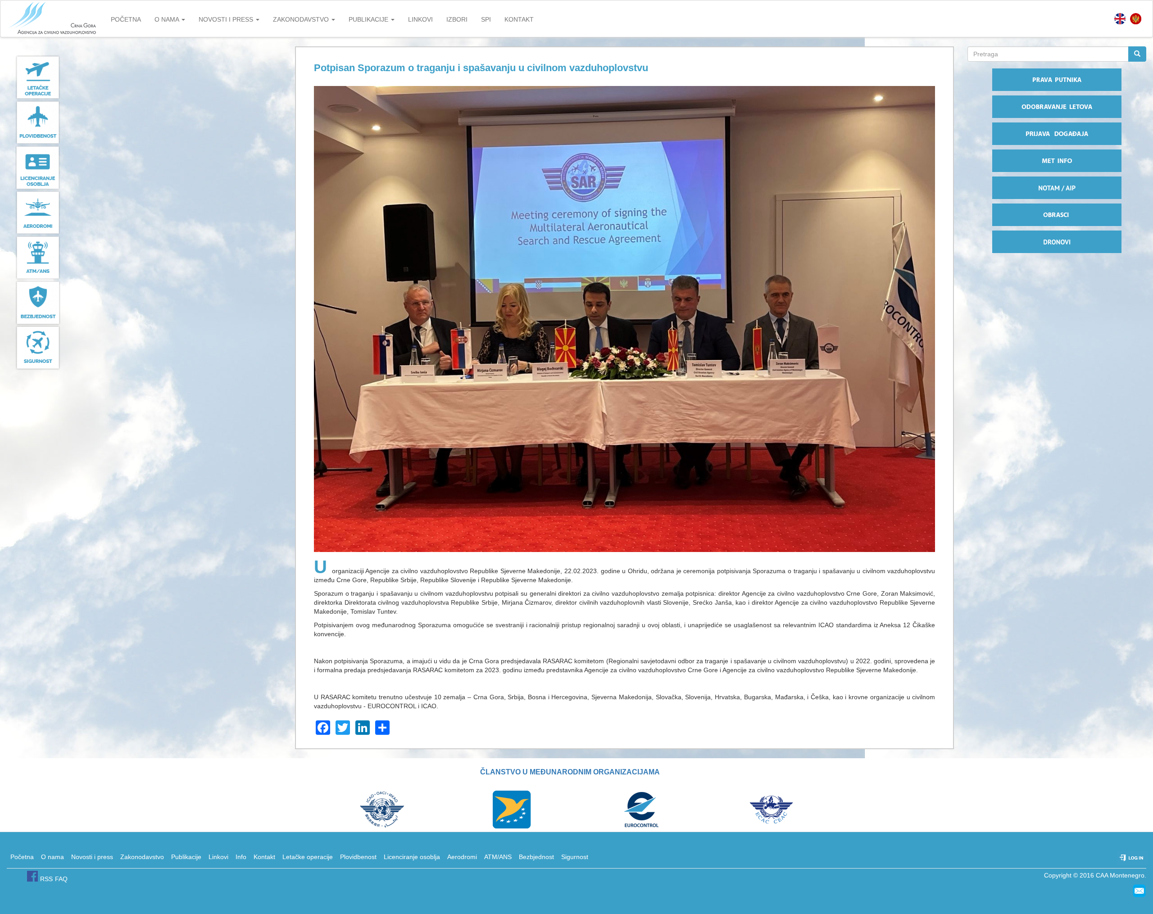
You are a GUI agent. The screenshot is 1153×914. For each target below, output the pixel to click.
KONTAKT (519, 19)
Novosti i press (92, 856)
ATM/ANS (498, 856)
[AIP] (1056, 187)
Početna (22, 856)
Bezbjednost (536, 856)
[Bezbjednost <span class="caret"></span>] (144, 302)
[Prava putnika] (1056, 79)
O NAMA (167, 19)
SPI (486, 19)
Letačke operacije (307, 856)
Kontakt (264, 856)
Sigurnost (574, 856)
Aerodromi (462, 856)
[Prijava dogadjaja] (1056, 133)
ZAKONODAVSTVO (302, 19)
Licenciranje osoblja (412, 856)
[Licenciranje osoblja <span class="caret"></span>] (144, 167)
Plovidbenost (358, 856)
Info (241, 856)
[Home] (52, 18)
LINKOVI (420, 19)
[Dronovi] (1056, 242)
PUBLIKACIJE (369, 19)
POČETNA (126, 19)
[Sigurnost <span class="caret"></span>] (144, 347)
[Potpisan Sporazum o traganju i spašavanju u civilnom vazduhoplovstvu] (1135, 18)
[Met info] (1056, 160)
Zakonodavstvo (142, 856)
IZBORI (457, 19)
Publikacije (186, 856)
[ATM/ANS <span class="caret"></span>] (144, 257)
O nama (52, 856)
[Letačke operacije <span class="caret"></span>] (144, 77)
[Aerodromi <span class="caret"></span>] (144, 212)
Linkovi (218, 856)
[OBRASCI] (1056, 215)
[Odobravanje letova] (1056, 106)
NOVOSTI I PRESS (227, 19)
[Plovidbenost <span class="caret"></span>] (144, 122)
